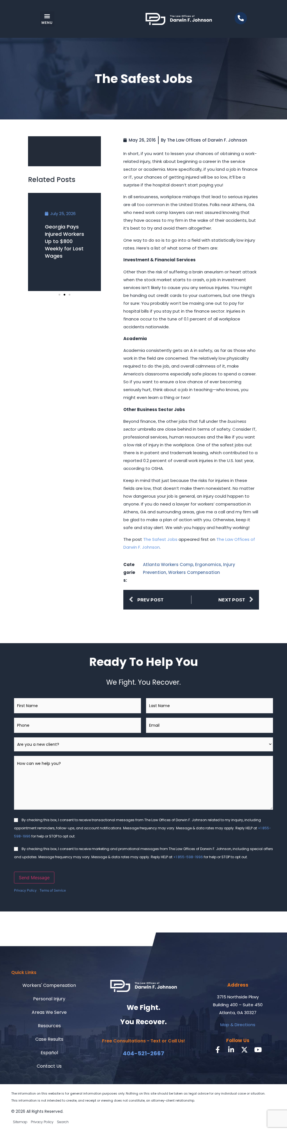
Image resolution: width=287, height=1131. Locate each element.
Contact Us (49, 1066)
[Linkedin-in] (231, 1049)
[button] (47, 19)
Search (63, 1122)
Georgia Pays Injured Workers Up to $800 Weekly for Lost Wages (64, 241)
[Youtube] (258, 1049)
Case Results (49, 1039)
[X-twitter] (244, 1049)
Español (49, 1052)
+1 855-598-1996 (188, 857)
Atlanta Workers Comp (168, 564)
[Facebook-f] (217, 1049)
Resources (49, 1025)
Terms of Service (53, 890)
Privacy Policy (25, 890)
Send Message (34, 877)
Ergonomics (208, 564)
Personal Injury (49, 999)
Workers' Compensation (49, 985)
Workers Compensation (194, 572)
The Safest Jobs (160, 539)
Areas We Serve (49, 1012)
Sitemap (20, 1122)
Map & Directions (237, 1025)
